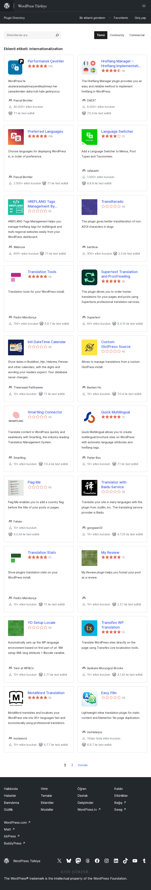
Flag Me (34, 482)
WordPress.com (17, 822)
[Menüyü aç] (144, 6)
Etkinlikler (121, 796)
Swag (120, 809)
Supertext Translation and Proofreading (119, 274)
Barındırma (11, 803)
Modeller (47, 809)
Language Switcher (117, 131)
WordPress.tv (89, 809)
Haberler (10, 796)
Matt (9, 829)
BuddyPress (14, 843)
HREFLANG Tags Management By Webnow (41, 203)
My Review (110, 552)
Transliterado (112, 201)
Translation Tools (42, 272)
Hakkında (11, 789)
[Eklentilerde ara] (57, 35)
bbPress (12, 836)
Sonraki (83, 765)
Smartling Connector (45, 412)
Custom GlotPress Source (116, 344)
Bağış (120, 803)
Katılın (118, 789)
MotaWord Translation (46, 693)
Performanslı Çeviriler (46, 61)
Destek (82, 796)
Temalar (46, 796)
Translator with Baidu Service (113, 484)
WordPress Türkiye (26, 861)
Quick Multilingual (115, 412)
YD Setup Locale (41, 622)
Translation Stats (42, 552)
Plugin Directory (14, 17)
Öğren (81, 789)
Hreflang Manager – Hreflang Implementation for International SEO (121, 63)
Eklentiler (47, 803)
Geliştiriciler (85, 803)
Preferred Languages (45, 131)
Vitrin (44, 789)
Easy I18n (109, 693)
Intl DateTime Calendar (47, 342)
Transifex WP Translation (112, 624)
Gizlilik (8, 809)
